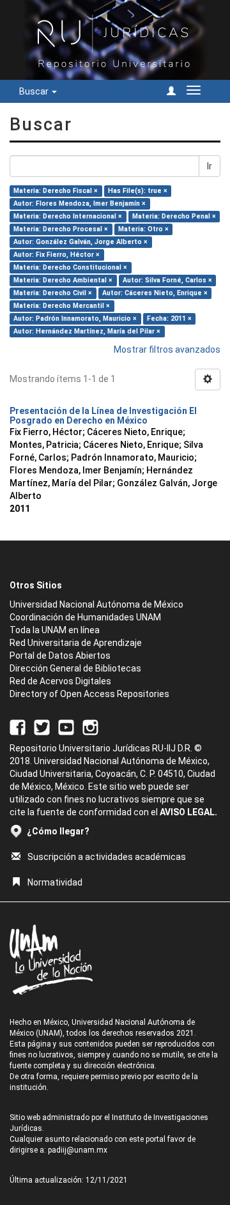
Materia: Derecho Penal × (174, 216)
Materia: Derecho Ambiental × (62, 280)
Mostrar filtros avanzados (167, 349)
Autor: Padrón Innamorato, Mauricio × (75, 318)
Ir (209, 166)
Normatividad (54, 882)
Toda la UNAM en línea (55, 630)
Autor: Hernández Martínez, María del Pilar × (86, 331)
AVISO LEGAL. (188, 812)
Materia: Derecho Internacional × (67, 216)
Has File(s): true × (137, 191)
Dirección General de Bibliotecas (75, 668)
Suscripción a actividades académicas (106, 857)
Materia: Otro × (143, 229)
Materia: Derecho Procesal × (60, 229)
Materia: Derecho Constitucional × (70, 267)
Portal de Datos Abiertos (60, 655)
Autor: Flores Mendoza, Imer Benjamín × (79, 203)
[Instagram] (90, 727)
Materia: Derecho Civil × (52, 293)
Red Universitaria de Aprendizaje (76, 643)
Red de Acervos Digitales (60, 681)
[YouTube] (66, 727)
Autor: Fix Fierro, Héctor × (56, 254)
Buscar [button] (34, 91)
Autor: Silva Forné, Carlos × (167, 280)
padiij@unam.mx (77, 1150)
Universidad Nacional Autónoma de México (96, 604)
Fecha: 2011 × (169, 318)
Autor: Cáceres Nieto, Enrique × (155, 293)
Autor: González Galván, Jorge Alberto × (80, 242)
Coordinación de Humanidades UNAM (85, 617)
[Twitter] (42, 727)
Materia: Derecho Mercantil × (61, 306)
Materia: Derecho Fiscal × (55, 191)
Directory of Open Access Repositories (89, 694)
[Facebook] (18, 727)
